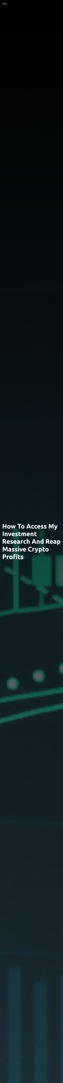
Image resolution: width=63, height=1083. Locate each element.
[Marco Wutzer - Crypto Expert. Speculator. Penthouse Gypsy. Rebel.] (4, 3)
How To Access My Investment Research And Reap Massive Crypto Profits (31, 541)
